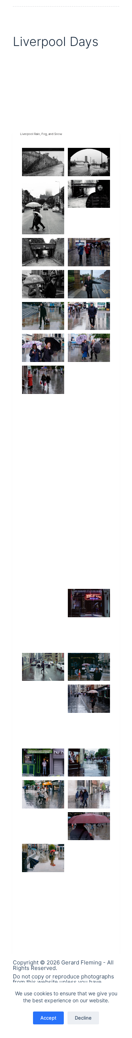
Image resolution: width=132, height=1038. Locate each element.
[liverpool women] (89, 348)
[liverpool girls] (89, 380)
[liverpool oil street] (89, 476)
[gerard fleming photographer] (89, 284)
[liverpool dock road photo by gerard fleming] (89, 162)
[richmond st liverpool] (89, 635)
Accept (48, 1018)
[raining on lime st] (89, 667)
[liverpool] (43, 284)
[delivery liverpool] (89, 890)
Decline (83, 1018)
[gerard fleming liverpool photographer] (89, 507)
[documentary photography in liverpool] (43, 207)
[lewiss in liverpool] (89, 444)
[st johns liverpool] (43, 380)
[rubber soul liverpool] (89, 603)
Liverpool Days (55, 41)
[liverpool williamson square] (89, 316)
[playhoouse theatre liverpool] (43, 731)
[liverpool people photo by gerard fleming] (89, 194)
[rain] (89, 699)
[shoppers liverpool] (43, 603)
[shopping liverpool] (43, 571)
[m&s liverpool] (89, 763)
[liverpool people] (43, 348)
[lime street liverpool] (89, 858)
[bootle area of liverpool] (43, 252)
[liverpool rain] (89, 794)
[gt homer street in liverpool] (43, 507)
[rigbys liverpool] (43, 476)
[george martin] (43, 890)
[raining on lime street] (43, 316)
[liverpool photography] (43, 412)
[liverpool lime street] (89, 826)
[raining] (43, 667)
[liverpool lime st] (43, 858)
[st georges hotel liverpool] (89, 539)
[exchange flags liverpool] (89, 412)
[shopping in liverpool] (89, 571)
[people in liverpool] (89, 731)
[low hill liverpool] (43, 444)
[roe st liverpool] (43, 635)
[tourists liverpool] (43, 539)
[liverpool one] (43, 922)
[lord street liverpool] (43, 794)
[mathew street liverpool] (43, 763)
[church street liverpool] (89, 252)
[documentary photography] (43, 162)
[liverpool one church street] (43, 826)
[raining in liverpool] (43, 699)
